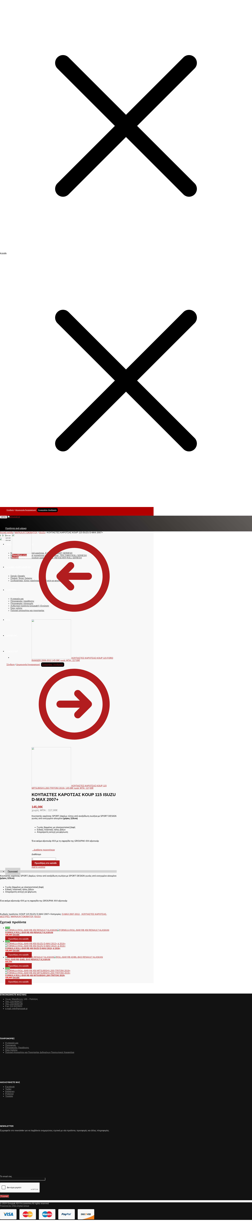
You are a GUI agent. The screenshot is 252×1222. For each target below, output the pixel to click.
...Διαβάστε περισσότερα (43, 850)
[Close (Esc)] (7, 535)
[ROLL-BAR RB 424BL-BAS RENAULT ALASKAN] (61, 957)
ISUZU (42, 532)
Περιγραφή (13, 871)
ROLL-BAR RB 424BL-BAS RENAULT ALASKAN (27, 959)
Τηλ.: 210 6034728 (14, 1004)
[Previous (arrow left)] (7, 540)
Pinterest (9, 1094)
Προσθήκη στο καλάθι (46, 863)
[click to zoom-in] (3, 535)
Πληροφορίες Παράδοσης (17, 1048)
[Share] (9, 535)
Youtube (9, 1096)
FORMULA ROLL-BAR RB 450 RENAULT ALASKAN (29, 932)
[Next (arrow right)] (9, 540)
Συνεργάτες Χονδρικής (47, 510)
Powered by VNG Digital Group (14, 1206)
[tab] (61, 871)
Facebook (10, 1087)
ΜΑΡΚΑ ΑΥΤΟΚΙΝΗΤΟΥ (26, 532)
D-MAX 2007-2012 (71, 914)
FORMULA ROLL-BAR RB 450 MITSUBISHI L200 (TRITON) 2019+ (35, 975)
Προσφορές (10, 1045)
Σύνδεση (10, 510)
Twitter (8, 1089)
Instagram (9, 1091)
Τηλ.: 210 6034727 (14, 1001)
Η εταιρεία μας (12, 1043)
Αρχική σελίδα (6, 532)
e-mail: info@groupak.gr (16, 1008)
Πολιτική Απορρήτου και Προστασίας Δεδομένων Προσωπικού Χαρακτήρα (39, 1052)
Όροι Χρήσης (11, 1050)
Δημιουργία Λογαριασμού (25, 510)
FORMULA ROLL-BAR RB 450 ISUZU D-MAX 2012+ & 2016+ (32, 948)
